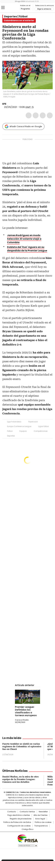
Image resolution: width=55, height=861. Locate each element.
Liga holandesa (14, 421)
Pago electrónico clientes (18, 815)
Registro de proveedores (21, 819)
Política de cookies (43, 822)
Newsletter (43, 812)
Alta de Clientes (41, 815)
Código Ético (27, 829)
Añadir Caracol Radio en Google (26, 126)
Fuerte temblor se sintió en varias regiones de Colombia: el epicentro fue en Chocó (21, 746)
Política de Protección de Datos (17, 822)
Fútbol (9, 431)
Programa (25, 9)
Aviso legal (40, 819)
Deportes (11, 436)
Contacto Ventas (27, 812)
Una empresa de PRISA (27, 838)
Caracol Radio (14, 7)
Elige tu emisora (44, 9)
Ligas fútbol (43, 426)
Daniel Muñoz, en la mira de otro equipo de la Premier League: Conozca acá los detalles (20, 779)
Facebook (29, 115)
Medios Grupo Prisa (27, 845)
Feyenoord (33, 421)
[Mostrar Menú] (3, 7)
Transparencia (41, 826)
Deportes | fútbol (15, 16)
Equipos (23, 431)
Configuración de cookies (19, 826)
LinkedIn (43, 115)
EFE (4, 104)
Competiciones (41, 431)
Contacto (11, 812)
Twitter (36, 115)
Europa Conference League (19, 426)
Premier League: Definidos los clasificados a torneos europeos (26, 711)
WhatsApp (50, 115)
